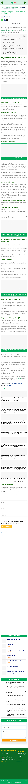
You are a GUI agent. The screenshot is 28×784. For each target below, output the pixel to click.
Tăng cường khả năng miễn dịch (11, 53)
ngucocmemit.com (12, 780)
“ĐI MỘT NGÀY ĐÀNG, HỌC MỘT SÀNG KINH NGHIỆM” (15, 683)
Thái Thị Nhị (7, 17)
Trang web (3, 515)
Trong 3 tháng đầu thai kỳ (10, 41)
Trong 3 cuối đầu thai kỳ (9, 43)
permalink (9, 385)
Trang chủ (3, 7)
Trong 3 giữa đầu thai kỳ (9, 42)
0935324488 (5, 757)
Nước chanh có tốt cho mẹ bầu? (10, 39)
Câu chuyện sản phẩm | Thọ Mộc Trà (14, 695)
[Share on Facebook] (5, 20)
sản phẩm (20, 378)
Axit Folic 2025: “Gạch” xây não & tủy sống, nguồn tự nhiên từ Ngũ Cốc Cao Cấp (16, 687)
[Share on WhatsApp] (2, 20)
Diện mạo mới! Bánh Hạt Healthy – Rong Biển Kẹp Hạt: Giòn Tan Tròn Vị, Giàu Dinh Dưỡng (16, 710)
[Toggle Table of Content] (24, 36)
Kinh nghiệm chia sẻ (13, 7)
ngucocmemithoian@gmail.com (9, 759)
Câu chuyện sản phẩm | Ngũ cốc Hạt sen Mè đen (15, 700)
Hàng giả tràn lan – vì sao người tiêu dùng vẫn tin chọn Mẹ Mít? (16, 691)
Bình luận (3, 491)
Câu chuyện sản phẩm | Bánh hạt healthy (15, 704)
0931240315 (10, 757)
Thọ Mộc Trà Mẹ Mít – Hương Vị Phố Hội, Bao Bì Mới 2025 (15, 715)
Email (2, 509)
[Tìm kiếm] (25, 2)
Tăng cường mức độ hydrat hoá (11, 52)
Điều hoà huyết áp (8, 50)
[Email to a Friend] (7, 20)
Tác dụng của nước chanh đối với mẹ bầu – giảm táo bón (15, 49)
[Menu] (2, 2)
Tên (2, 502)
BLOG (7, 7)
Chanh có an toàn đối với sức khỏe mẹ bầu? (12, 38)
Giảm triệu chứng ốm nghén (10, 46)
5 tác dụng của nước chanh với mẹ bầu (11, 45)
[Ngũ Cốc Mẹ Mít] (14, 2)
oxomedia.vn (18, 782)
